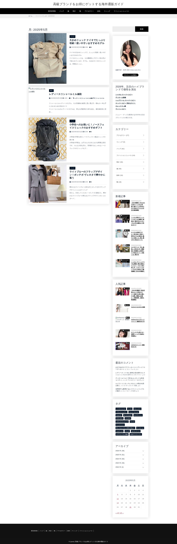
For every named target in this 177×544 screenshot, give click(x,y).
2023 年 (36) (120, 463)
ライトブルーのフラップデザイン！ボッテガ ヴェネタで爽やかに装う (87, 174)
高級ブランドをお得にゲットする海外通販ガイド (88, 4)
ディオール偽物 (121, 97)
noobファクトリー (135, 434)
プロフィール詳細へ (130, 75)
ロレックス (137, 409)
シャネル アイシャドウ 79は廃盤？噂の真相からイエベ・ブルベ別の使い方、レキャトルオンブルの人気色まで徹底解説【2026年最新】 (138, 266)
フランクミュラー (121, 412)
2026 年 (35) (120, 451)
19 (118, 503)
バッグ (61, 11)
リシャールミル (99, 98)
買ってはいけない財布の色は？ (125, 428)
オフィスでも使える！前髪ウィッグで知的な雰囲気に (137, 334)
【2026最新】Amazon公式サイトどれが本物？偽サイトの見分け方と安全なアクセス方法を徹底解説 (138, 206)
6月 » (122, 513)
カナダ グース (136, 431)
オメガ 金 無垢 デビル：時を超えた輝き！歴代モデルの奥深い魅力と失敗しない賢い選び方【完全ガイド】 (137, 236)
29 (130, 507)
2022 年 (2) (120, 467)
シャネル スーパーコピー (124, 94)
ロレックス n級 (121, 106)
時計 (74, 11)
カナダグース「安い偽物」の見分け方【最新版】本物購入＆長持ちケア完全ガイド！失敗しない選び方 (137, 250)
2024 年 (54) (120, 459)
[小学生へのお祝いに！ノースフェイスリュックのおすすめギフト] (47, 139)
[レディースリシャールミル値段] (37, 90)
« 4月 (117, 513)
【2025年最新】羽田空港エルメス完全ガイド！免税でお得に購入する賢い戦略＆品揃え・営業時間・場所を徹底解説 (138, 295)
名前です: (119, 70)
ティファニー (120, 424)
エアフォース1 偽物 (122, 434)
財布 (98, 11)
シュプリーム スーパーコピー (126, 100)
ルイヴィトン (138, 415)
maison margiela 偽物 (138, 307)
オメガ (132, 421)
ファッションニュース (121, 11)
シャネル (127, 418)
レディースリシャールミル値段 (65, 94)
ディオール (140, 428)
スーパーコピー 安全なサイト (126, 103)
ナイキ (130, 409)
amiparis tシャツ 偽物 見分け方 (138, 346)
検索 (141, 29)
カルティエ (119, 431)
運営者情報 (52, 11)
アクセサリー (89, 11)
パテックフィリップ (122, 421)
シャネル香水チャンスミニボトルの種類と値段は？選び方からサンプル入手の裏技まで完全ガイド (137, 221)
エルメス (118, 415)
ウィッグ (107, 11)
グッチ (127, 431)
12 (118, 499)
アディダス (119, 418)
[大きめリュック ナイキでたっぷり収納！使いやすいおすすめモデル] (47, 58)
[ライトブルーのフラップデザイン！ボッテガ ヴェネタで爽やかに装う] (47, 183)
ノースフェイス (120, 409)
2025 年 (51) (120, 455)
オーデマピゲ (128, 415)
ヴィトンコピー (121, 109)
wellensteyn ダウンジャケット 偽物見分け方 (138, 320)
